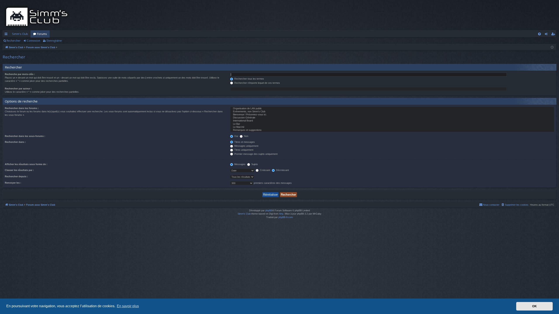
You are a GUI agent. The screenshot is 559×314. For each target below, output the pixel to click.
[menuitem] (539, 34)
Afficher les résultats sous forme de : (26, 164)
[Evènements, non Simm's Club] (392, 111)
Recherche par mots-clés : (20, 74)
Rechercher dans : (15, 142)
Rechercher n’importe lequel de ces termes (257, 83)
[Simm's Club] (38, 16)
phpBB (268, 210)
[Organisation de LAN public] (392, 108)
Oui (236, 136)
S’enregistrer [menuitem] (553, 35)
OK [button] (534, 306)
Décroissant (282, 170)
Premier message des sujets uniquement (256, 154)
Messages (239, 164)
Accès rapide (6, 35)
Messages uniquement (246, 146)
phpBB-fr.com (285, 217)
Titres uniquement (243, 149)
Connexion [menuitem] (547, 35)
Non (245, 136)
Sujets (254, 164)
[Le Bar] (392, 124)
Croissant (264, 170)
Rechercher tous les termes (249, 78)
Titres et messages (244, 142)
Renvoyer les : (13, 182)
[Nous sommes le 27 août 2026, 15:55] (552, 47)
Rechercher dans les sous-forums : (25, 136)
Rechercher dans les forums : (22, 108)
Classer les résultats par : (19, 170)
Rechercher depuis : (16, 176)
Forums (42, 34)
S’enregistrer (54, 41)
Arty (281, 213)
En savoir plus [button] (128, 306)
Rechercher (14, 41)
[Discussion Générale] (392, 117)
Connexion (33, 41)
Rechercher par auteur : (18, 88)
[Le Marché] (392, 127)
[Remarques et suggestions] (392, 130)
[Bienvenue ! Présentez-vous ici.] (392, 114)
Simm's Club (20, 34)
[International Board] (392, 120)
